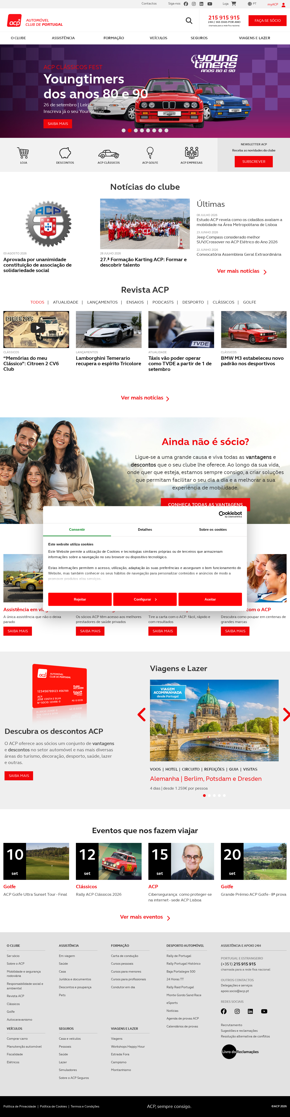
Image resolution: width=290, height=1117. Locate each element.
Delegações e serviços (236, 985)
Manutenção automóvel (24, 1046)
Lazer (63, 1062)
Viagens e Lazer (124, 1029)
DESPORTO (193, 302)
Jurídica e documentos (75, 979)
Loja (226, 4)
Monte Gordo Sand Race (184, 995)
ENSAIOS (135, 302)
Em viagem (67, 956)
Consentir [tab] (77, 529)
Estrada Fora (120, 1054)
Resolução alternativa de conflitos (245, 1036)
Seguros (66, 1029)
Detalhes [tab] (145, 529)
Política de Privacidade (19, 1106)
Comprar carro (17, 1039)
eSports (172, 1003)
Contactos (149, 3)
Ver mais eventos (142, 916)
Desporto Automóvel (185, 946)
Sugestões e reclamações (239, 1031)
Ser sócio (13, 956)
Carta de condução (124, 956)
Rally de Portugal (179, 956)
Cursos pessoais (122, 963)
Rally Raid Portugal (180, 987)
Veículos (14, 1029)
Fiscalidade (15, 1054)
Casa (62, 971)
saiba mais (19, 775)
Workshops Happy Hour (128, 1046)
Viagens (116, 1039)
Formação (120, 946)
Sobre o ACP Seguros (74, 1078)
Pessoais (65, 1046)
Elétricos (13, 1062)
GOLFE (249, 302)
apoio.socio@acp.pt (235, 991)
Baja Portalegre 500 (181, 971)
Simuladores (68, 1070)
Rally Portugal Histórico (184, 963)
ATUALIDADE (65, 302)
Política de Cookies (53, 1106)
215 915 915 (224, 17)
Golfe (11, 1012)
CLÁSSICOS (223, 302)
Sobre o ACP (15, 963)
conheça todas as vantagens (205, 505)
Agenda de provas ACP (183, 1018)
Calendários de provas (182, 1026)
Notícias (172, 1011)
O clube (13, 946)
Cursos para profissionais (128, 979)
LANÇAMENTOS (102, 302)
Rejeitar (80, 599)
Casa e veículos (70, 1039)
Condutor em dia (123, 987)
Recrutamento (231, 1025)
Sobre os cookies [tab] (213, 529)
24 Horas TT (175, 979)
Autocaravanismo (19, 1019)
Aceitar (210, 599)
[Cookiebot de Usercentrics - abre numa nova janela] (222, 514)
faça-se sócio (268, 20)
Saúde (63, 963)
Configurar (142, 599)
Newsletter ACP (254, 144)
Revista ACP (15, 996)
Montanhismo (121, 1070)
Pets (62, 995)
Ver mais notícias (239, 271)
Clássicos (13, 1004)
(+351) (238, 963)
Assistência (69, 946)
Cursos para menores (126, 971)
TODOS (37, 302)
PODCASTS (163, 302)
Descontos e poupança (75, 987)
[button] (142, 715)
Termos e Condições (85, 1106)
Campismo (118, 1062)
